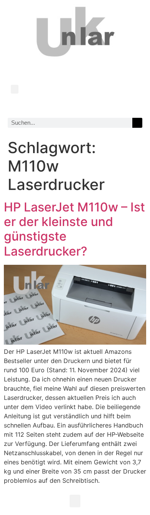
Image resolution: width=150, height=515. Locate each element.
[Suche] (137, 123)
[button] (14, 89)
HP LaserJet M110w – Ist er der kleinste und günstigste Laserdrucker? (74, 229)
